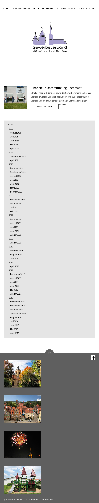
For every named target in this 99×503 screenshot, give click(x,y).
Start (6, 8)
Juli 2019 (14, 258)
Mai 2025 (14, 144)
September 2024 (18, 156)
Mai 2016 (14, 329)
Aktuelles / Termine (44, 8)
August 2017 (15, 278)
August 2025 (15, 132)
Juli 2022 (14, 207)
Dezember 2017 (17, 274)
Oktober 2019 (16, 250)
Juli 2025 (14, 136)
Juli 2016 (14, 321)
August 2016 (15, 317)
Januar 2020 (15, 242)
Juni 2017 (14, 286)
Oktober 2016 (16, 309)
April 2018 (14, 266)
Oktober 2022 (16, 203)
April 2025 (14, 148)
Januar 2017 (15, 293)
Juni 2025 (14, 140)
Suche (80, 8)
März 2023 (14, 187)
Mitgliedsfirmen (66, 8)
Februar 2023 (16, 191)
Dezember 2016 (17, 301)
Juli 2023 (14, 180)
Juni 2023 (14, 184)
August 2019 (15, 254)
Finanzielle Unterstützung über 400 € (56, 88)
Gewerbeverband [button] (21, 8)
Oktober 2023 (16, 168)
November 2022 (17, 199)
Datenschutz (32, 499)
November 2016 (17, 305)
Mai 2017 (14, 290)
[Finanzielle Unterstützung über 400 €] (15, 97)
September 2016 (18, 313)
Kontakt (91, 8)
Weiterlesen (44, 106)
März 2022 (14, 211)
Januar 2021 (15, 234)
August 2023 (15, 176)
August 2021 (15, 223)
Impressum (47, 499)
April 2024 (14, 160)
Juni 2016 (14, 325)
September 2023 (18, 172)
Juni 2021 (14, 231)
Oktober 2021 (16, 219)
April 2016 (14, 333)
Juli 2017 (14, 282)
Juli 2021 (14, 227)
